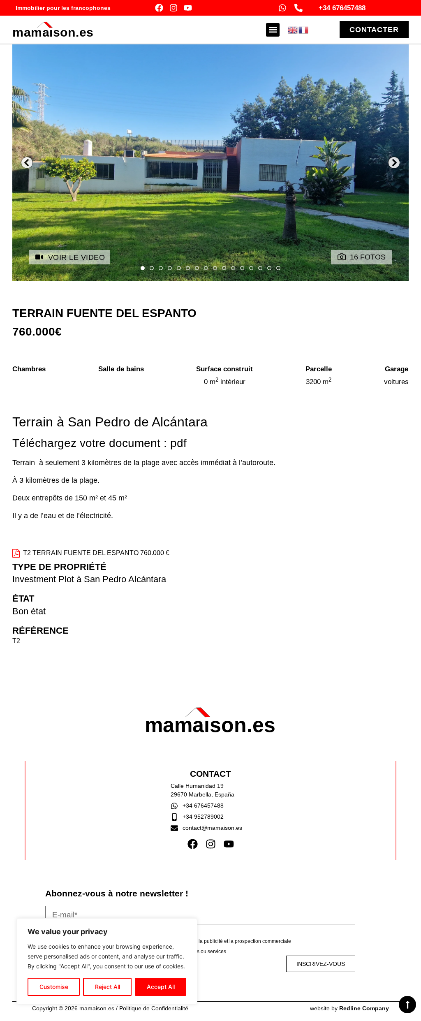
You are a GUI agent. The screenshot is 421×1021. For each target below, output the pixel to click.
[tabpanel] (210, 162)
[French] (303, 29)
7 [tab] (197, 268)
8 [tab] (206, 268)
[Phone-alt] (298, 8)
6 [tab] (188, 268)
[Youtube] (188, 8)
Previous (27, 162)
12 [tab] (242, 268)
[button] (273, 30)
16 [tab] (278, 268)
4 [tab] (170, 268)
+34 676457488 (342, 8)
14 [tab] (260, 268)
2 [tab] (152, 268)
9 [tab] (215, 268)
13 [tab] (251, 268)
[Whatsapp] (282, 8)
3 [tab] (161, 268)
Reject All (107, 986)
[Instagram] (173, 8)
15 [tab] (269, 268)
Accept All (161, 986)
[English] (293, 29)
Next (394, 162)
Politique (131, 1008)
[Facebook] (159, 8)
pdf (178, 443)
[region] (106, 961)
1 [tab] (143, 268)
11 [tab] (233, 268)
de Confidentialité (165, 1008)
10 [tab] (224, 268)
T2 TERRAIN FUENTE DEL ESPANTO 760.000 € (96, 552)
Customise (53, 986)
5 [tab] (179, 268)
